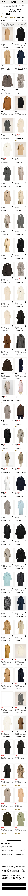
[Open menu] (2, 2)
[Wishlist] (25, 2)
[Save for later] (12, 43)
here (12, 25)
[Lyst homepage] (13, 2)
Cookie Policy (16, 873)
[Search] (5, 2)
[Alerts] (22, 2)
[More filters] (2, 17)
